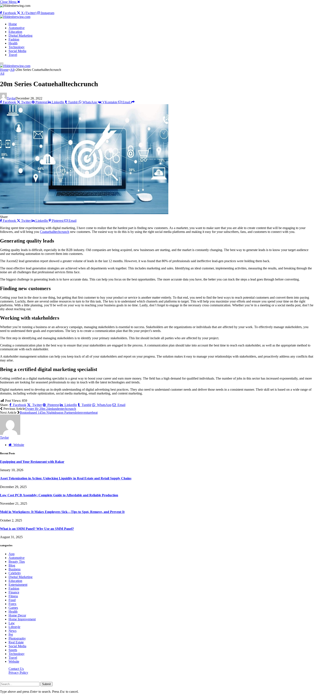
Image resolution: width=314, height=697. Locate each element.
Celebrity (15, 573)
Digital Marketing (20, 35)
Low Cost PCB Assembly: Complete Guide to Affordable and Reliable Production (59, 495)
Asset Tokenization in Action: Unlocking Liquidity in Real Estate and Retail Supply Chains (65, 478)
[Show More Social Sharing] (133, 102)
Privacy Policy (18, 672)
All (2, 73)
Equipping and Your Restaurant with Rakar (32, 461)
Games (13, 607)
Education (15, 32)
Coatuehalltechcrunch (54, 232)
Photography (17, 638)
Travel (13, 55)
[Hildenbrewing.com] (15, 17)
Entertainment (18, 584)
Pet (11, 634)
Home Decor (17, 615)
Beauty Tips (17, 561)
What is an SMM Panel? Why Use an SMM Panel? (37, 528)
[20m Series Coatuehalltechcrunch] (84, 213)
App (12, 554)
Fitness (13, 596)
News (12, 631)
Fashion (14, 39)
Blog (12, 565)
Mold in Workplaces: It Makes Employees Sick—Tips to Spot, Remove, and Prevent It (62, 512)
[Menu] (1, 63)
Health (13, 43)
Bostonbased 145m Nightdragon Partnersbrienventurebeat (59, 412)
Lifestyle (14, 627)
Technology (17, 47)
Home (13, 24)
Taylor (11, 98)
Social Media (17, 51)
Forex (12, 604)
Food (12, 600)
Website (14, 661)
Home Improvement (22, 619)
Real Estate (16, 642)
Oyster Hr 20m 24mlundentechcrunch (50, 409)
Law (12, 623)
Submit (46, 684)
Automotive (17, 28)
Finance (14, 592)
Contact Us (16, 669)
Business (15, 569)
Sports (13, 650)
